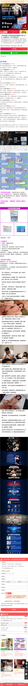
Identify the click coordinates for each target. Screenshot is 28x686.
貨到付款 (9, 593)
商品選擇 (3, 562)
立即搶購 (14, 49)
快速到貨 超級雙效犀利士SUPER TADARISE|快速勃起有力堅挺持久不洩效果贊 (20, 654)
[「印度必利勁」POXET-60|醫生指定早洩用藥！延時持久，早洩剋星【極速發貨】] (7, 644)
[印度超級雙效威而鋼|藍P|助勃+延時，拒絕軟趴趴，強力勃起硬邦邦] (7, 665)
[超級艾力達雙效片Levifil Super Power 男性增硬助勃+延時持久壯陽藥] (20, 664)
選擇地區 (3, 581)
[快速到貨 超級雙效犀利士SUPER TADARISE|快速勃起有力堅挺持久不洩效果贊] (20, 644)
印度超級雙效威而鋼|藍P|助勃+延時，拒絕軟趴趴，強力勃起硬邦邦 (6, 676)
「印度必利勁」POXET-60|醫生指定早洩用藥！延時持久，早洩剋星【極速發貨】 (6, 654)
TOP (2, 685)
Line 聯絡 (15, 53)
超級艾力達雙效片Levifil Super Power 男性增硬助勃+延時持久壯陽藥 (20, 673)
